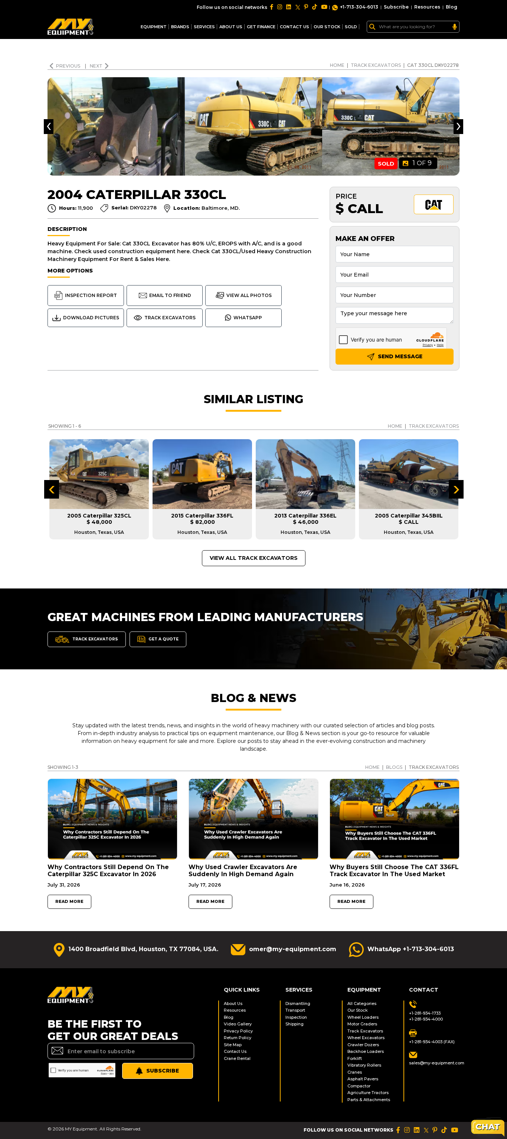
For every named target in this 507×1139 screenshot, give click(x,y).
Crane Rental (237, 1058)
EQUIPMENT (154, 26)
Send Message (399, 356)
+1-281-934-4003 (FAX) (432, 1041)
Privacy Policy (238, 1031)
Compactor (358, 1086)
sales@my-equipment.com (434, 1062)
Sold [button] (351, 26)
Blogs (394, 767)
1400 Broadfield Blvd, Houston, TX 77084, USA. (143, 949)
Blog (451, 7)
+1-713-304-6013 (359, 7)
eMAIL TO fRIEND (170, 295)
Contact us (294, 26)
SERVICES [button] (204, 26)
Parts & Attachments (368, 1099)
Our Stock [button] (327, 26)
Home (337, 65)
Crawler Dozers (363, 1044)
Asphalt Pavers (362, 1078)
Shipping (294, 1024)
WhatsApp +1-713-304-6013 (410, 949)
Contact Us (235, 1051)
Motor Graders (362, 1024)
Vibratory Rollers (364, 1065)
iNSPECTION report (91, 295)
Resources (427, 7)
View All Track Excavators (254, 558)
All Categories (361, 1003)
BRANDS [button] (180, 26)
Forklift (354, 1058)
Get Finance (261, 26)
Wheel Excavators (366, 1037)
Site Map (233, 1044)
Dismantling (297, 1003)
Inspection (296, 1017)
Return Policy (237, 1037)
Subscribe (396, 7)
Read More (69, 901)
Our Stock (357, 1010)
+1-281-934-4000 (426, 1019)
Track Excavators (376, 65)
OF (422, 163)
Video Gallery (238, 1024)
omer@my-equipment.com (292, 949)
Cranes (354, 1072)
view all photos (249, 295)
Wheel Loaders (363, 1017)
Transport (295, 1010)
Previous (68, 66)
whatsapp (247, 317)
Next (96, 66)
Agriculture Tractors (368, 1092)
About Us (230, 26)
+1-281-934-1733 (425, 1013)
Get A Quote (163, 638)
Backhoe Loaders (365, 1051)
